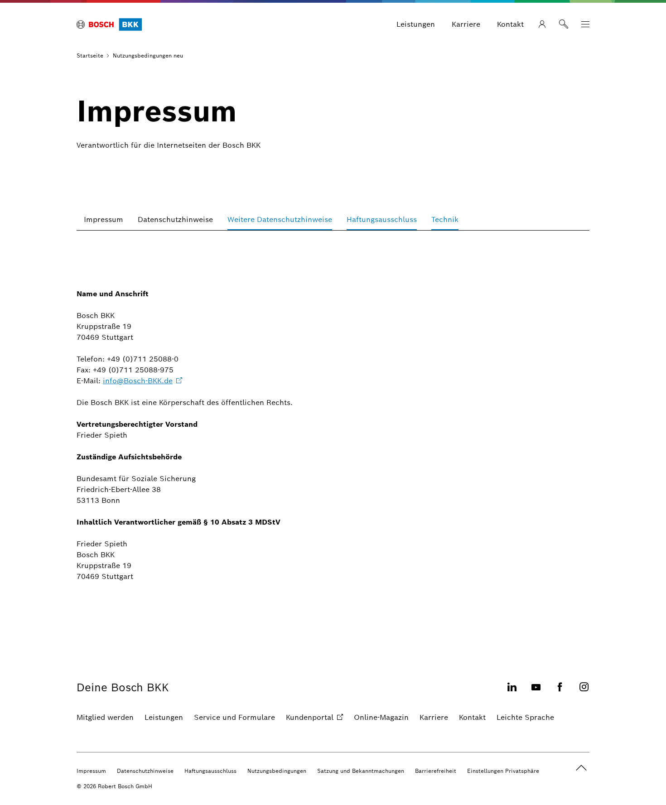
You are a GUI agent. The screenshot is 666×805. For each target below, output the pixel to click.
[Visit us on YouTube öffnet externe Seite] (536, 692)
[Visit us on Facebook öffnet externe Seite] (560, 692)
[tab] (103, 219)
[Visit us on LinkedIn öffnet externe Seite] (512, 692)
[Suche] (563, 24)
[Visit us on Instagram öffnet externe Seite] (584, 692)
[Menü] (585, 24)
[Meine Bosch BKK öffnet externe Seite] (542, 24)
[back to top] (581, 767)
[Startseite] (109, 24)
